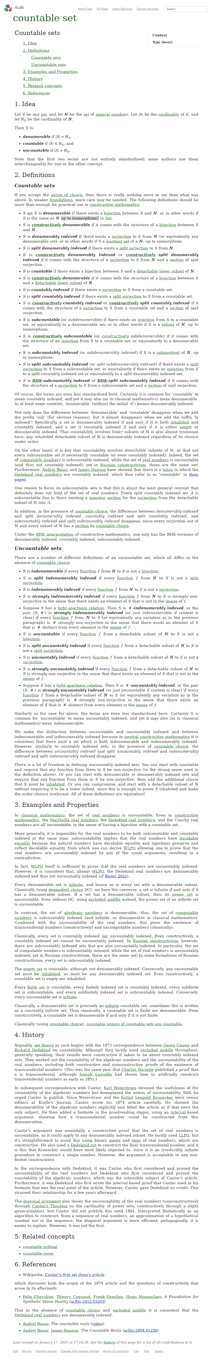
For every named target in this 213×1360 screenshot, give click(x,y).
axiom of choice (66, 195)
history (109, 1342)
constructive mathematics (114, 204)
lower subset (171, 271)
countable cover (38, 1253)
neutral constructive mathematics (157, 736)
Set (108, 218)
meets (114, 1140)
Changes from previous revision (80, 1351)
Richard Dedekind (33, 1050)
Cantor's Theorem (49, 1206)
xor (105, 936)
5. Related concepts (42, 85)
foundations (61, 200)
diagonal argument (42, 1201)
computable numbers (40, 460)
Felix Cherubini (38, 1296)
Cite (136, 1351)
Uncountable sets (48, 64)
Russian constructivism (123, 465)
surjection (121, 236)
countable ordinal (40, 1247)
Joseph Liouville (95, 1074)
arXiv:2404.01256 (140, 1330)
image (171, 601)
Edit (15, 1351)
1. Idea (30, 43)
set (44, 114)
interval (178, 1112)
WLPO (130, 848)
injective (97, 497)
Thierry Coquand (73, 1296)
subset (168, 324)
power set (182, 894)
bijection (112, 213)
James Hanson (92, 469)
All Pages (102, 8)
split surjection (133, 248)
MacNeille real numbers (74, 820)
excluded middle (104, 899)
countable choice (91, 511)
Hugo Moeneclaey (143, 1296)
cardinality (168, 114)
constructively (46, 225)
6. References (36, 93)
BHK (37, 380)
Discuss (27, 1351)
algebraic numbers (83, 912)
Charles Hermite (137, 1069)
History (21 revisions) (116, 1351)
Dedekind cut (84, 1145)
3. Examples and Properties (50, 71)
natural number (111, 114)
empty (186, 427)
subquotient (168, 352)
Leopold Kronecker (154, 1097)
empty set (32, 969)
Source (159, 1351)
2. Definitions (36, 50)
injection (146, 319)
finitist (127, 1097)
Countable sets (46, 57)
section (177, 260)
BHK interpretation (54, 534)
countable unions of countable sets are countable (134, 1024)
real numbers (155, 460)
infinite (76, 884)
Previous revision (46, 1351)
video (97, 1324)
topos (167, 469)
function (88, 571)
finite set (36, 987)
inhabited (180, 422)
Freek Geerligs (108, 1296)
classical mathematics (43, 815)
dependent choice (65, 889)
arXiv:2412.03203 (87, 1301)
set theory (44, 1045)
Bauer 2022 (116, 876)
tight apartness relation (81, 608)
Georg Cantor (176, 1045)
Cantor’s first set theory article (75, 1274)
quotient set (117, 241)
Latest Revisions (122, 8)
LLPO (184, 1135)
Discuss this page (147, 8)
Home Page (85, 8)
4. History (33, 78)
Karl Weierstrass (120, 1088)
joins (136, 1140)
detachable (147, 271)
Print (146, 1351)
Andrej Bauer (55, 469)
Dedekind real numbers (38, 474)
